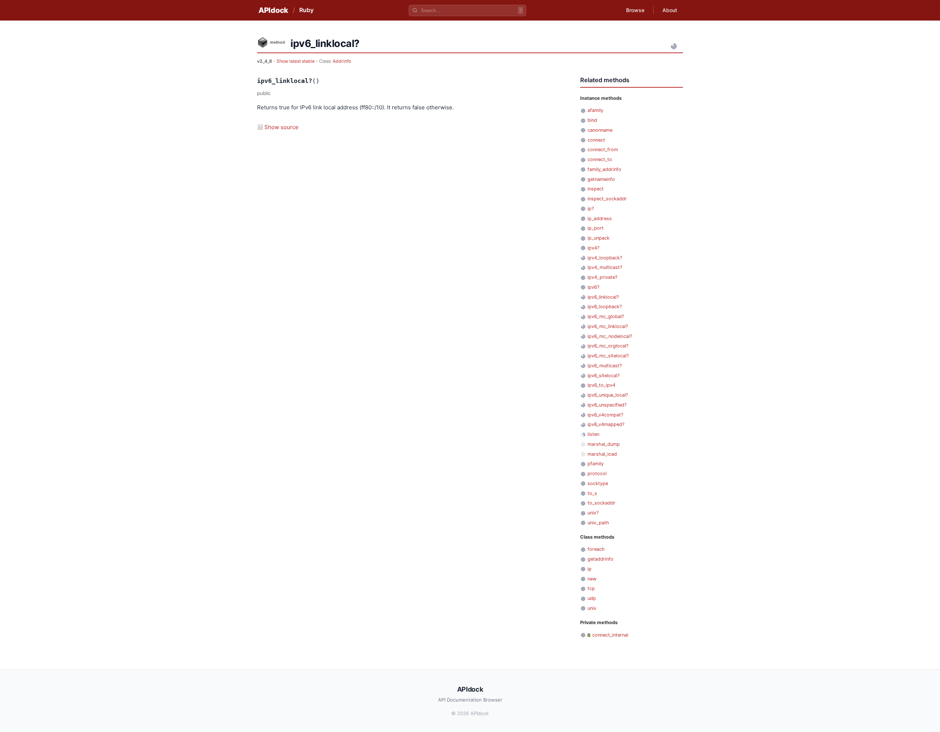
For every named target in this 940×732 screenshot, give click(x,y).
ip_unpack (599, 238)
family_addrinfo (604, 169)
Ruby (306, 10)
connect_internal (610, 635)
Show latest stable (296, 61)
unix (592, 608)
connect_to (600, 159)
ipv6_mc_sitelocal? (608, 355)
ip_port (596, 228)
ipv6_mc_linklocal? (608, 326)
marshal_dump (604, 444)
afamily (595, 110)
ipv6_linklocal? (603, 297)
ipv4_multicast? (605, 267)
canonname (600, 130)
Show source (281, 127)
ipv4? (593, 248)
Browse (635, 10)
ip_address (600, 218)
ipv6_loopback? (605, 306)
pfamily (596, 463)
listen (593, 434)
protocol (597, 473)
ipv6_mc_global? (606, 316)
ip (590, 569)
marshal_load (602, 454)
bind (592, 120)
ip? (591, 208)
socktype (598, 483)
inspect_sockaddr (607, 198)
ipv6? (593, 287)
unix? (593, 513)
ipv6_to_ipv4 (601, 385)
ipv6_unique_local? (608, 395)
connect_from (603, 149)
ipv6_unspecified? (607, 405)
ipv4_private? (602, 277)
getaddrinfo (601, 559)
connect (596, 140)
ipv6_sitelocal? (603, 375)
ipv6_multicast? (605, 365)
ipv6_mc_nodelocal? (610, 336)
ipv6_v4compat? (605, 415)
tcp (591, 588)
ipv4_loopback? (605, 258)
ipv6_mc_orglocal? (608, 346)
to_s (592, 493)
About (669, 10)
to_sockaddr (601, 503)
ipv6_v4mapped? (606, 424)
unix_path (598, 522)
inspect (596, 189)
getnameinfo (601, 179)
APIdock (273, 10)
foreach (596, 549)
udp (592, 598)
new (592, 579)
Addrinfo (342, 61)
